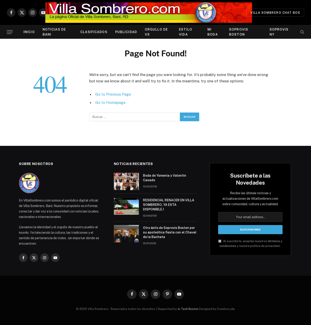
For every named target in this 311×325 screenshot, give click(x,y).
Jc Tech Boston (188, 309)
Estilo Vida (185, 32)
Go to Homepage (110, 102)
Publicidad (126, 32)
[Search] (301, 32)
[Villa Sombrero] (148, 12)
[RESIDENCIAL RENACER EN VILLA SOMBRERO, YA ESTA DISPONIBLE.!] (126, 206)
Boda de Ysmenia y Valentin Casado (164, 178)
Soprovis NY (279, 32)
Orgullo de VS (156, 32)
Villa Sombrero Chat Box (275, 12)
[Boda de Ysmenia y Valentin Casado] (126, 181)
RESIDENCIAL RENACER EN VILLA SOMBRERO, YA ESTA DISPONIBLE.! (168, 204)
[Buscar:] (134, 117)
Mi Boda (212, 32)
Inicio (29, 32)
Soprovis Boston (238, 32)
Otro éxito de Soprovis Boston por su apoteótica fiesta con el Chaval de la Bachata (169, 232)
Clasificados (93, 32)
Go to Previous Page (113, 94)
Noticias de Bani (54, 32)
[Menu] (10, 32)
